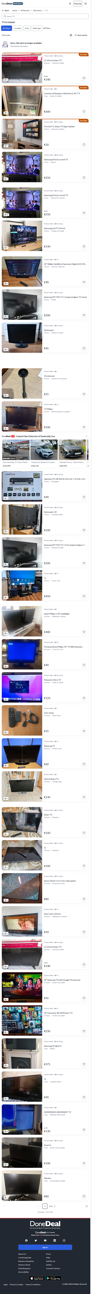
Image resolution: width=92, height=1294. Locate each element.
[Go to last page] (86, 1206)
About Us (22, 1254)
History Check (24, 1265)
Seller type (37, 28)
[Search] (5, 16)
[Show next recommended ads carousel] (86, 436)
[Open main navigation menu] (86, 3)
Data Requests (24, 1268)
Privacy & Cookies (16, 1284)
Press (48, 1254)
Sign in (45, 1247)
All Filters (46, 28)
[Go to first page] (4, 1206)
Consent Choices (53, 1268)
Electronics (37, 10)
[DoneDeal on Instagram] (64, 1240)
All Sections (25, 10)
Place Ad (77, 4)
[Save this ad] (84, 78)
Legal (6, 1284)
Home (14, 10)
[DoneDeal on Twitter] (35, 1240)
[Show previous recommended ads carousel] (82, 436)
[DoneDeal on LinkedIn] (54, 1240)
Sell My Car (50, 1261)
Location (17, 28)
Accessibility (23, 1272)
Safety (49, 1265)
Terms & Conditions (33, 1284)
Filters (8, 28)
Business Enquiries (26, 1261)
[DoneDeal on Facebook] (26, 1240)
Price (27, 28)
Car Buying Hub (24, 1257)
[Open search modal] (70, 3)
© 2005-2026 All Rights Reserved (74, 1284)
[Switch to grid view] (71, 35)
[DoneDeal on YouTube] (45, 1240)
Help (48, 1257)
